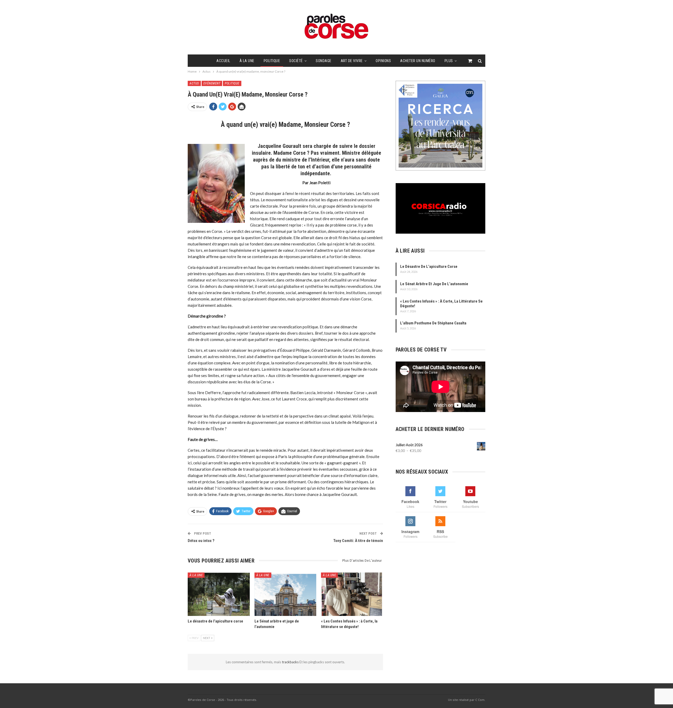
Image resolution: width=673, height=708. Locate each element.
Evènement (212, 83)
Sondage (324, 61)
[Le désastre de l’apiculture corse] (219, 594)
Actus (194, 83)
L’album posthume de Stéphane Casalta (433, 323)
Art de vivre (352, 61)
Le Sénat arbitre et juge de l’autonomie (434, 284)
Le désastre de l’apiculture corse (428, 266)
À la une (246, 61)
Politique (272, 61)
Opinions (383, 61)
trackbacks (290, 662)
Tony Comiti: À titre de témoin (358, 540)
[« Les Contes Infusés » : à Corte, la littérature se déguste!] (352, 594)
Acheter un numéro (417, 61)
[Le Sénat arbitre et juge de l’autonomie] (285, 594)
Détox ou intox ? (201, 540)
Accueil (223, 61)
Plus (449, 61)
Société (296, 61)
